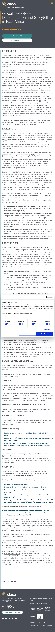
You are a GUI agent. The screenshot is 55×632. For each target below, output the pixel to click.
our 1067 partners (10, 304)
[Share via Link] (18, 581)
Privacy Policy (49, 625)
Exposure (31, 349)
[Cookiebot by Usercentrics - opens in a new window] (47, 297)
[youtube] (6, 618)
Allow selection (27, 333)
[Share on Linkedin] (12, 581)
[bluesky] (9, 618)
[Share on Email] (15, 581)
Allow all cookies (45, 333)
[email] (16, 618)
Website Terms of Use (41, 625)
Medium (27, 356)
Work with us (42, 622)
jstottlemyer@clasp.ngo (12, 554)
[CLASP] (13, 5)
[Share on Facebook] (8, 581)
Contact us (32, 622)
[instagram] (12, 618)
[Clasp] (27, 594)
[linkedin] (3, 618)
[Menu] (52, 3)
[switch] (21, 324)
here (11, 462)
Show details (47, 329)
